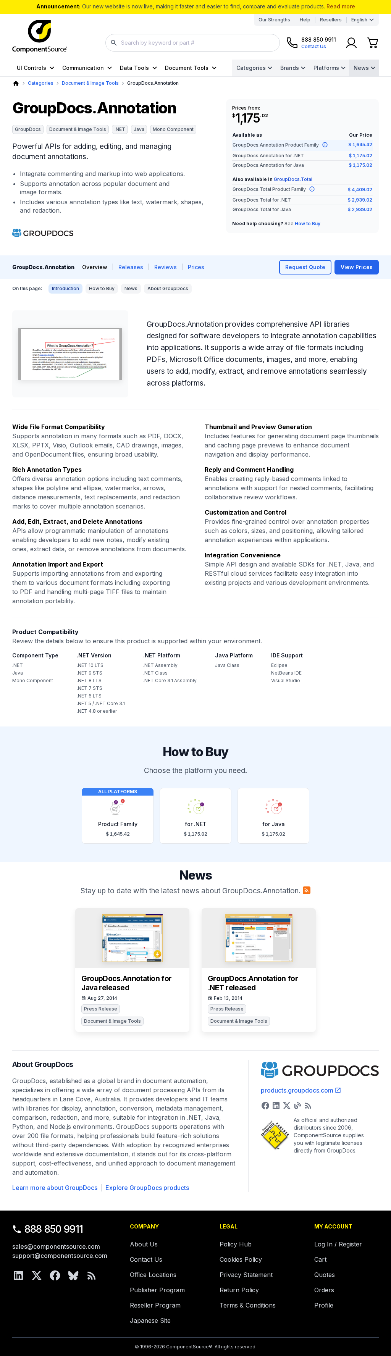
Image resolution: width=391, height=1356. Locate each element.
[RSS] (92, 1275)
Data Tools (134, 68)
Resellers (331, 20)
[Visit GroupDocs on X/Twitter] (286, 1105)
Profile (323, 1305)
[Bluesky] (73, 1275)
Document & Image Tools (90, 83)
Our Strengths (274, 20)
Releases (130, 267)
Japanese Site (150, 1320)
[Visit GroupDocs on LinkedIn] (276, 1105)
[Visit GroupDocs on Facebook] (265, 1105)
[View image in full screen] (70, 353)
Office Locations (153, 1275)
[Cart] (373, 43)
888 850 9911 (53, 1229)
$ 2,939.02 (359, 200)
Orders (324, 1290)
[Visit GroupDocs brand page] (42, 233)
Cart (320, 1259)
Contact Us (146, 1259)
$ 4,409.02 (359, 189)
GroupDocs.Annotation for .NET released (253, 983)
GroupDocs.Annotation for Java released (126, 983)
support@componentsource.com (59, 1255)
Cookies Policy (241, 1259)
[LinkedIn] (18, 1275)
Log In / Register (338, 1244)
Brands (289, 68)
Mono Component (173, 129)
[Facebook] (55, 1275)
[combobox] (192, 43)
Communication (83, 68)
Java (139, 129)
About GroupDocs (167, 288)
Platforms (326, 68)
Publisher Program (157, 1290)
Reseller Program (155, 1305)
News (361, 68)
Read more (340, 6)
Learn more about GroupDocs (54, 1187)
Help (305, 20)
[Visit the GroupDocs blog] (297, 1105)
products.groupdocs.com (297, 1090)
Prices (196, 267)
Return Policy (239, 1290)
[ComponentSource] (39, 37)
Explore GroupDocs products (147, 1187)
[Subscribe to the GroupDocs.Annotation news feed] (306, 890)
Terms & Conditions (248, 1305)
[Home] (15, 83)
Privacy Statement (246, 1275)
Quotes (324, 1275)
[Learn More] (325, 145)
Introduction (65, 288)
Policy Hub (236, 1244)
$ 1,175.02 (360, 155)
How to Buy (307, 223)
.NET (120, 129)
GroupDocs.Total (293, 179)
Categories (251, 68)
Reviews (165, 267)
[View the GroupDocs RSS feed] (308, 1105)
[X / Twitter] (37, 1275)
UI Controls (31, 68)
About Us (144, 1244)
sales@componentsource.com (56, 1246)
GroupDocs (28, 129)
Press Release (100, 1009)
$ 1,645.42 (360, 144)
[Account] (351, 43)
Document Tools (186, 68)
